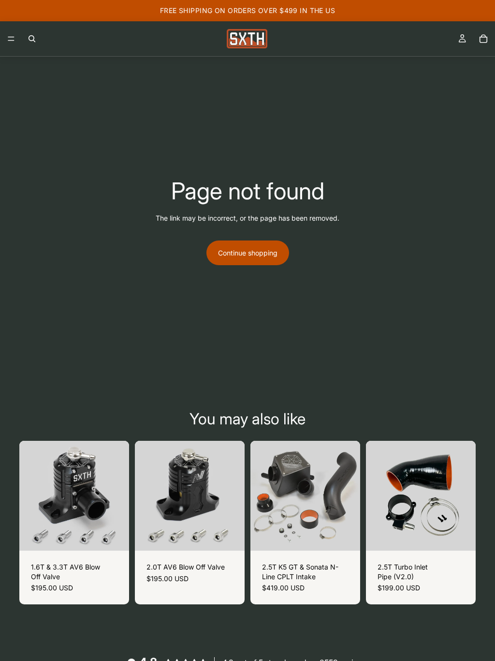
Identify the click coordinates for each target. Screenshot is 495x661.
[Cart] (483, 38)
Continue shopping (247, 253)
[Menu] (11, 39)
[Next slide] (349, 496)
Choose (122, 536)
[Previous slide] (261, 496)
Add (353, 536)
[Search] (32, 38)
